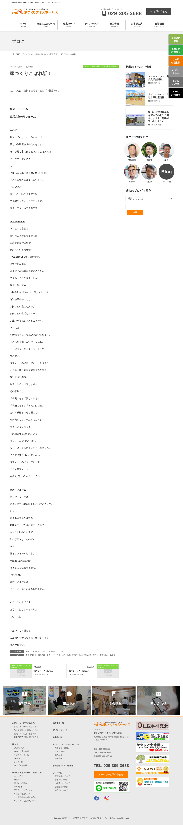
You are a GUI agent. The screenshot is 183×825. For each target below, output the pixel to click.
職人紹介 (58, 755)
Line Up (15, 744)
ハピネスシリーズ (21, 755)
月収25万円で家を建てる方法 (26, 737)
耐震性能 (17, 779)
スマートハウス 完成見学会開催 (158, 78)
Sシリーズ (18, 762)
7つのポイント (20, 787)
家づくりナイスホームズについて (67, 744)
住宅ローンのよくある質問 (25, 734)
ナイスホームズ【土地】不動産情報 (158, 96)
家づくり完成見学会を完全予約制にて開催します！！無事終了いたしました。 (158, 116)
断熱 (69, 655)
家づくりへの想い (62, 748)
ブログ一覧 (57, 773)
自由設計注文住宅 (21, 751)
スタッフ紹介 (60, 751)
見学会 (112, 655)
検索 (135, 212)
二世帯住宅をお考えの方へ (25, 797)
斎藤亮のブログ (61, 780)
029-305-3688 (104, 749)
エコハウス (18, 776)
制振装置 (41, 655)
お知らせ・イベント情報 (63, 765)
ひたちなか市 (31, 655)
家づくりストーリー (61, 730)
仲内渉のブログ (61, 790)
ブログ (60, 651)
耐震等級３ (104, 655)
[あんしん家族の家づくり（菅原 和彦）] (21, 670)
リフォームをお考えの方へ (25, 801)
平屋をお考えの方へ (22, 794)
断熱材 (74, 655)
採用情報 (58, 758)
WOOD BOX (19, 748)
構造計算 (87, 655)
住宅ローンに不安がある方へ (24, 723)
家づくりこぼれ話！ (44, 671)
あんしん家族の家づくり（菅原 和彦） (101, 66)
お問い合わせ (160, 11)
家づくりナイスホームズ (56, 655)
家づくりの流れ (20, 783)
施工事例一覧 (58, 723)
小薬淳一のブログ (62, 783)
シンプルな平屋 (20, 765)
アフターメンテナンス (23, 790)
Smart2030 (18, 758)
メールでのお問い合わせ (110, 774)
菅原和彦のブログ (62, 776)
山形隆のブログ (61, 787)
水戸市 (95, 655)
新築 (81, 655)
